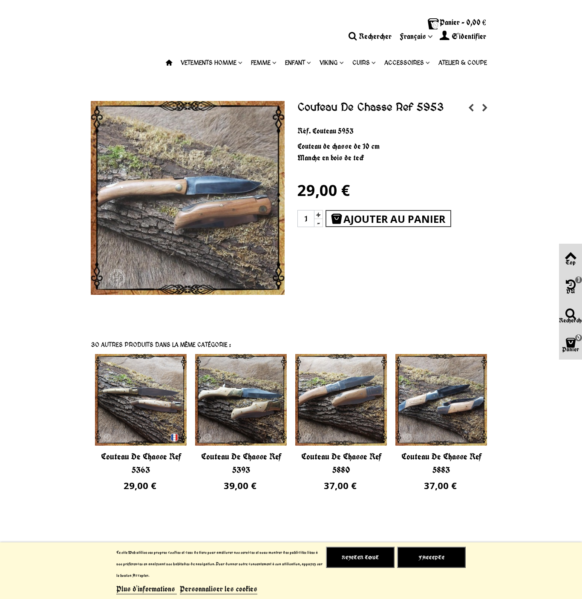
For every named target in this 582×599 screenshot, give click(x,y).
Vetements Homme (208, 62)
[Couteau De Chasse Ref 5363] (141, 400)
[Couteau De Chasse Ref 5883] (441, 400)
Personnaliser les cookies (218, 589)
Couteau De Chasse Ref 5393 (241, 462)
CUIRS (361, 62)
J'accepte (431, 557)
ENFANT (295, 62)
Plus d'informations (146, 589)
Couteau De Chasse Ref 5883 (441, 462)
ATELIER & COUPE (462, 62)
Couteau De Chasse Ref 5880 (341, 462)
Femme (261, 62)
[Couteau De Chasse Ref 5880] (341, 400)
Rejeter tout (360, 557)
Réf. (304, 131)
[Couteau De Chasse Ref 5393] (241, 400)
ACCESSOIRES (404, 62)
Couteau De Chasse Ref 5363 (141, 462)
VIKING (329, 62)
